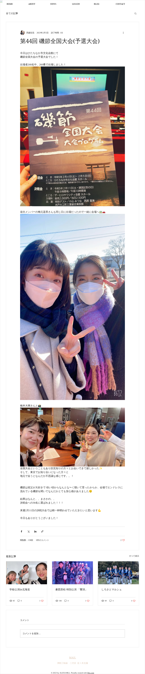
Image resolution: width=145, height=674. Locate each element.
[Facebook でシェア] (21, 531)
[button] (135, 13)
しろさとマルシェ (111, 589)
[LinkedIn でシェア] (35, 531)
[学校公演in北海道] (26, 572)
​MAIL (72, 657)
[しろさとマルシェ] (118, 572)
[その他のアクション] (123, 32)
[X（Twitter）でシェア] (28, 531)
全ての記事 (12, 13)
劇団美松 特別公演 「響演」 (72, 589)
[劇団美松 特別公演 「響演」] (72, 572)
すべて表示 (134, 556)
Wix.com (90, 673)
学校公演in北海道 (19, 589)
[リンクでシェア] (42, 531)
